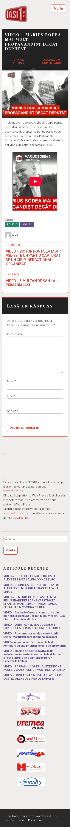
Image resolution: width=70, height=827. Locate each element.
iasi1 (15, 235)
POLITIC (12, 224)
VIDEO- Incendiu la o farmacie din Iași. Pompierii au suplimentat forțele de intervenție (34, 644)
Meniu (58, 8)
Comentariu (15, 334)
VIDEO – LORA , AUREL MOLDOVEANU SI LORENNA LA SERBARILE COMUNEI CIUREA (32, 626)
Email (11, 396)
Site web (12, 411)
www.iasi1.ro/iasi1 (14, 491)
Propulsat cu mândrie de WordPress (27, 816)
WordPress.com (31, 820)
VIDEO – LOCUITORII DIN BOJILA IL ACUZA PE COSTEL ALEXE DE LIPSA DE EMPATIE (33, 677)
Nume (11, 381)
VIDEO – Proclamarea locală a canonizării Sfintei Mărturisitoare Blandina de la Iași (30, 635)
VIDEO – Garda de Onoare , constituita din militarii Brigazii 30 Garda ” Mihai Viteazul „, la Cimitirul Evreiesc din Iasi (34, 616)
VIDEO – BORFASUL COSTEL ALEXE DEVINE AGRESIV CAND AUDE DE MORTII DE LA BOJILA (34, 668)
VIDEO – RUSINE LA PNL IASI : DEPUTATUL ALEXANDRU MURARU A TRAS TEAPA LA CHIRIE (31, 588)
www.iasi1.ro (20, 518)
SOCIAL (27, 224)
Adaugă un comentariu (51, 61)
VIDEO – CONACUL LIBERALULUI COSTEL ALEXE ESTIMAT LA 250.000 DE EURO (30, 577)
